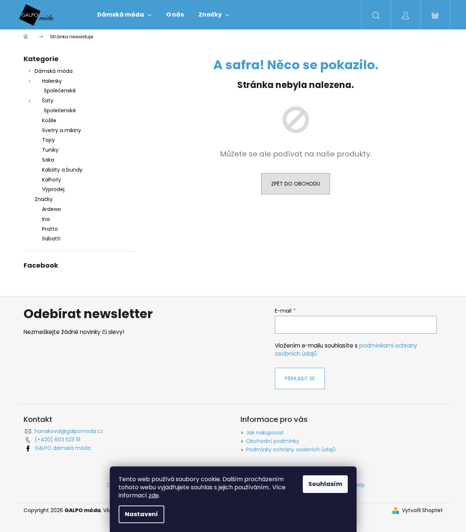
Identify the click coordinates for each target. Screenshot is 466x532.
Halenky (52, 81)
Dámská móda (54, 71)
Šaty (47, 100)
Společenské (60, 90)
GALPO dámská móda (63, 448)
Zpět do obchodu (295, 183)
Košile (49, 120)
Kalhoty (51, 179)
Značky (44, 199)
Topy (48, 140)
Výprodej (53, 189)
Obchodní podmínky (272, 441)
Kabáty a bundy (62, 169)
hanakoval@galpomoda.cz (69, 431)
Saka (48, 159)
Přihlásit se (300, 378)
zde (153, 495)
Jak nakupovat (265, 432)
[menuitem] (124, 14)
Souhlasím (325, 484)
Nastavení (141, 514)
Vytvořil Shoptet (422, 510)
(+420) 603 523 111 (57, 439)
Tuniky (50, 150)
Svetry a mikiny (61, 130)
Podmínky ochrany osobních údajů (291, 449)
